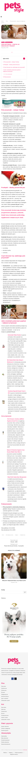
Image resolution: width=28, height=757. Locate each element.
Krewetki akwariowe (5, 740)
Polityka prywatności (19, 752)
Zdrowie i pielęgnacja (5, 728)
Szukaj (3, 589)
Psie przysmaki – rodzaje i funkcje (11, 61)
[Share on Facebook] (13, 52)
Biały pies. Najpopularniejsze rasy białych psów (14, 580)
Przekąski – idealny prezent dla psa (12, 64)
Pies (7, 21)
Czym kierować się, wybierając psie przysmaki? (14, 67)
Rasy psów (3, 686)
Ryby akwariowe (4, 738)
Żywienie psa (4, 688)
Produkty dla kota (4, 715)
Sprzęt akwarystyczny (5, 744)
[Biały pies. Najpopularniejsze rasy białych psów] (14, 566)
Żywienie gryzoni (4, 730)
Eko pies (3, 692)
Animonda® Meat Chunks (14, 335)
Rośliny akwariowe (5, 742)
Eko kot (2, 713)
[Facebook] (12, 679)
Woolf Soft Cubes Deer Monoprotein (17, 477)
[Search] (26, 17)
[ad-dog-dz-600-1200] (14, 600)
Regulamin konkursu (14, 754)
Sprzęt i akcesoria (5, 726)
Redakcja (11, 752)
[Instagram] (15, 679)
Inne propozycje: (8, 74)
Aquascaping (4, 736)
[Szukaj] (25, 592)
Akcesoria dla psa (5, 696)
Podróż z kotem (4, 717)
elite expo (25, 749)
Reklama (5, 752)
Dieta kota (3, 709)
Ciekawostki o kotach (5, 719)
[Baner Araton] (14, 100)
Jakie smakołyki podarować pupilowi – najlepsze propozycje (12, 70)
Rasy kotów (3, 707)
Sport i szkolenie (4, 698)
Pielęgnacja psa (4, 694)
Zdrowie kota (4, 711)
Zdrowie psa (3, 690)
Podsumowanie (7, 76)
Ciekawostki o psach (5, 700)
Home (2, 21)
